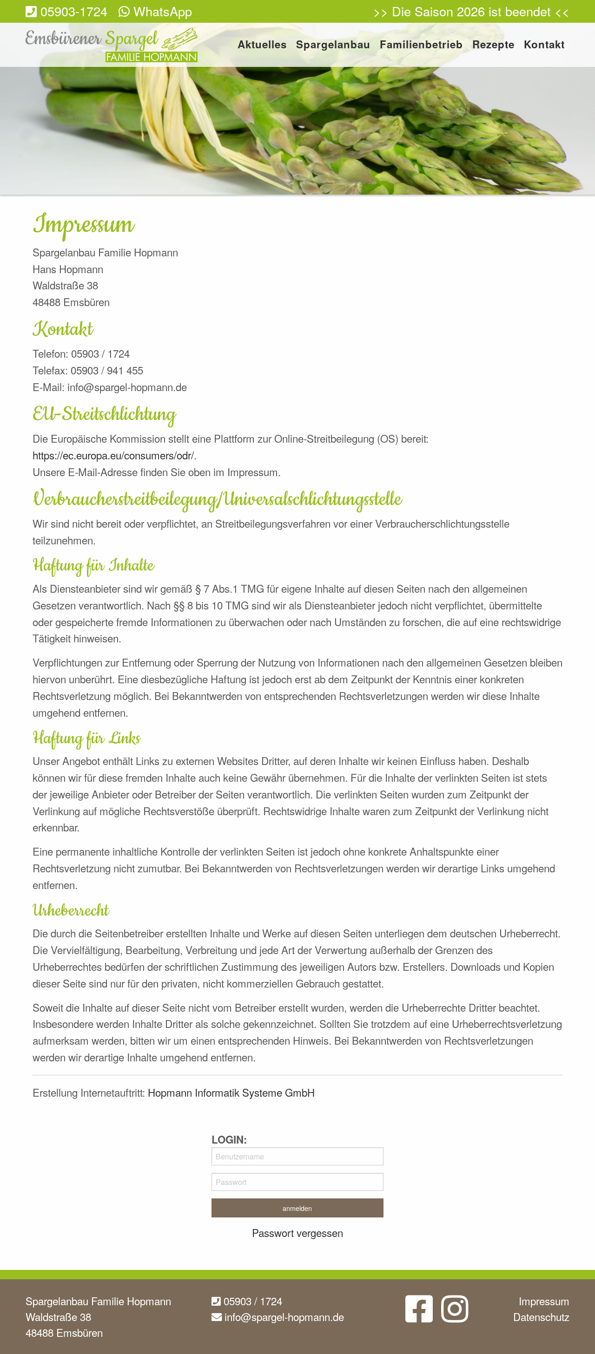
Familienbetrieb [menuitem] (421, 45)
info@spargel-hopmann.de (283, 1316)
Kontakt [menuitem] (544, 45)
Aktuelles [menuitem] (262, 45)
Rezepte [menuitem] (493, 45)
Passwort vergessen (297, 1232)
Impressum (544, 1300)
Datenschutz (541, 1316)
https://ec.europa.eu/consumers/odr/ (113, 454)
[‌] (419, 1315)
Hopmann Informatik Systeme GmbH (231, 1092)
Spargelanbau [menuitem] (333, 45)
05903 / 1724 (251, 1300)
